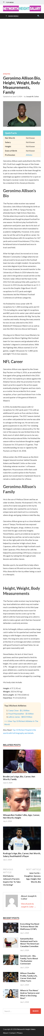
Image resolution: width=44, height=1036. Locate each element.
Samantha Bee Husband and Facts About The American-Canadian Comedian (30, 942)
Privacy (19, 1033)
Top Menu (10, 2)
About (5, 1033)
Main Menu (13, 16)
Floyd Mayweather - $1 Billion (21, 713)
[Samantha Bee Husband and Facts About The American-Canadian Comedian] (10, 939)
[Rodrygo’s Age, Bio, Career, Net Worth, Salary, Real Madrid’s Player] (22, 850)
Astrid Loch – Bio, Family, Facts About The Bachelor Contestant (29, 960)
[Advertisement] (22, 46)
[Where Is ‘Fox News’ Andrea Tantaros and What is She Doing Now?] (10, 990)
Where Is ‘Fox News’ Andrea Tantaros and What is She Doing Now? (29, 994)
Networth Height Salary (26, 1029)
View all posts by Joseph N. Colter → (28, 905)
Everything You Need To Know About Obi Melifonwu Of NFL (29, 926)
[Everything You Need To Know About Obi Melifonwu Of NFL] (10, 924)
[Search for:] (22, 1011)
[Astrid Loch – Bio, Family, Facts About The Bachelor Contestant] (10, 956)
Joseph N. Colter (32, 96)
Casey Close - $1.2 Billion (18, 710)
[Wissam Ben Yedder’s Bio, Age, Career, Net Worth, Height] (22, 812)
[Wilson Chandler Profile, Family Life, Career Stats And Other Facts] (10, 973)
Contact (12, 1033)
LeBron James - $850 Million (20, 717)
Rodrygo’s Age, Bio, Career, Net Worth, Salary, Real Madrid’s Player (22, 854)
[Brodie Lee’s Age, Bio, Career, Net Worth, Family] (22, 774)
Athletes (6, 74)
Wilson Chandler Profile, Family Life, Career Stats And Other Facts (28, 977)
